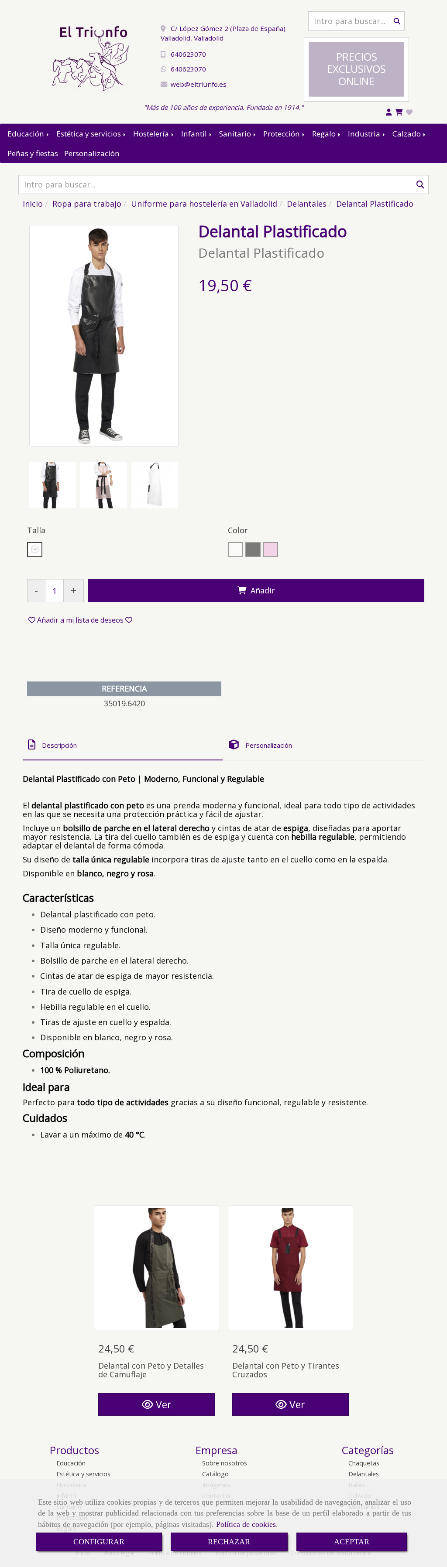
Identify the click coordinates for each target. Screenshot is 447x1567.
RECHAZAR (229, 1541)
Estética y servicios (89, 134)
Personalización (92, 153)
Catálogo (215, 1474)
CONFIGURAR (98, 1541)
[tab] (123, 744)
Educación (26, 134)
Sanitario (236, 134)
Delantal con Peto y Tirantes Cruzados (285, 1370)
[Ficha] (156, 1268)
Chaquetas (363, 1463)
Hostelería (152, 134)
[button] (80, 620)
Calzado (407, 134)
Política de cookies (246, 1524)
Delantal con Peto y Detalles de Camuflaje (151, 1370)
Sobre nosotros (224, 1463)
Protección (282, 134)
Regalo (324, 134)
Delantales (363, 1474)
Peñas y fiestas (32, 153)
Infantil (195, 134)
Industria (365, 134)
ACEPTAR (351, 1541)
